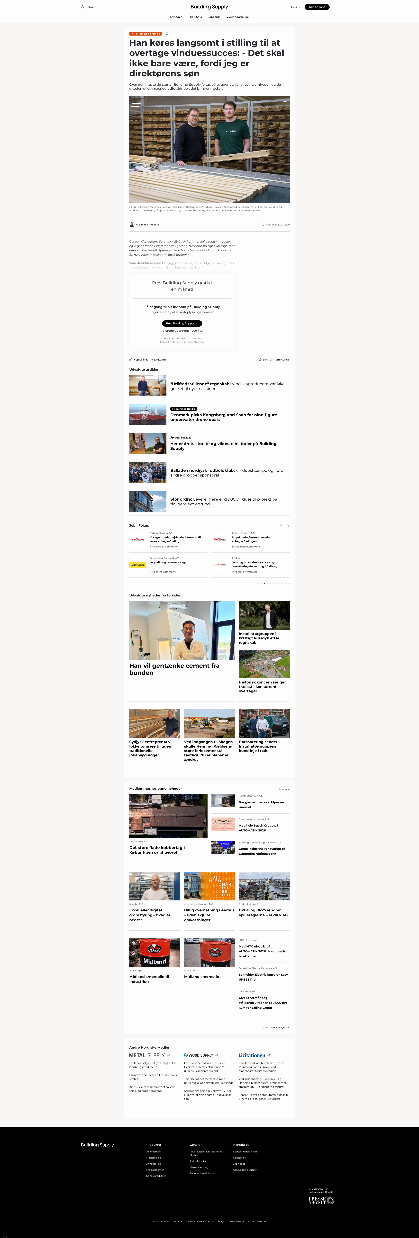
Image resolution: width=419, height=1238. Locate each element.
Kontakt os (239, 1157)
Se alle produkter (156, 1175)
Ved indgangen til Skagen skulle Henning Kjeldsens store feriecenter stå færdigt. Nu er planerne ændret (262, 1082)
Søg (90, 7)
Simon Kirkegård (149, 224)
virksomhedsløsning (192, 342)
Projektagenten (155, 1169)
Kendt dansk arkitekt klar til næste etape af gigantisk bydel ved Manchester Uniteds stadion (261, 1067)
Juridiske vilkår (198, 1161)
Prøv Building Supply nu (182, 323)
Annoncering (153, 1163)
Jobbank (214, 17)
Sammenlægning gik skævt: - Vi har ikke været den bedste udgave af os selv (207, 1094)
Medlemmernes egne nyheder (155, 788)
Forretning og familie (147, 33)
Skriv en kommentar (276, 359)
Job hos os (239, 1163)
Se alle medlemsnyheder (276, 1027)
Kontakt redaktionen (245, 1151)
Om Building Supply (245, 1169)
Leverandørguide (237, 17)
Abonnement (153, 1151)
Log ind (197, 330)
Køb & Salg (195, 17)
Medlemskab (153, 1157)
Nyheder (176, 17)
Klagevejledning (199, 1167)
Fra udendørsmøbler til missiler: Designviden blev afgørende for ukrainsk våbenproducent (204, 1067)
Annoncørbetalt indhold (203, 1173)
